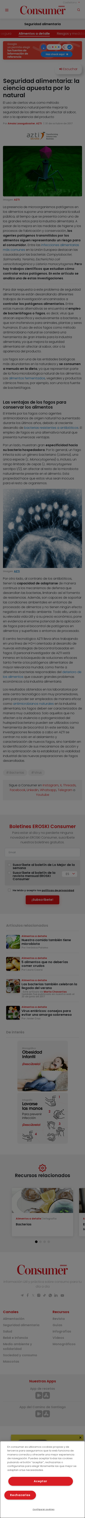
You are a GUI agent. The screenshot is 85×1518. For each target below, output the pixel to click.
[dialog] (42, 1479)
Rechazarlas (20, 1495)
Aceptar (40, 1481)
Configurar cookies (44, 1509)
